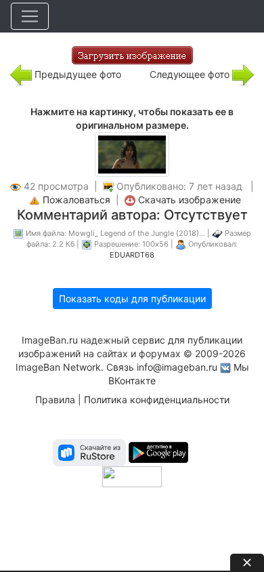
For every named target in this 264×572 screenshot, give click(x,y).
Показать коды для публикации (132, 298)
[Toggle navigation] (30, 16)
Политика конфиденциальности (156, 399)
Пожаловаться (76, 199)
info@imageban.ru (177, 367)
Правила (55, 399)
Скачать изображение (189, 199)
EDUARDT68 (132, 255)
